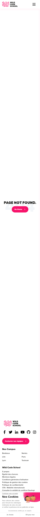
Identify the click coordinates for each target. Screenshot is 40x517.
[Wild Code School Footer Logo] (12, 423)
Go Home (18, 209)
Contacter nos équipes (14, 441)
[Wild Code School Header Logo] (10, 4)
